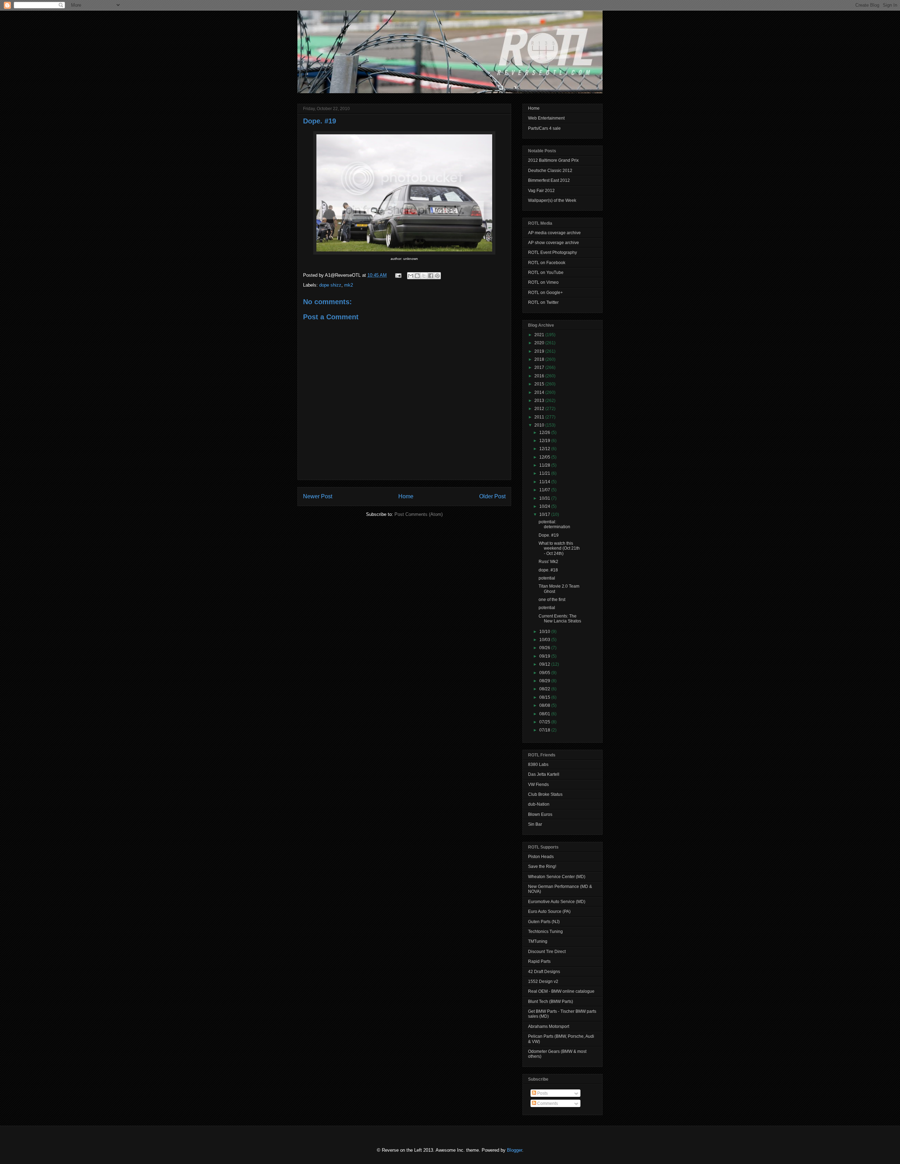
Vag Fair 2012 (541, 190)
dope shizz (330, 285)
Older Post (492, 496)
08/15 (545, 697)
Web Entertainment (546, 118)
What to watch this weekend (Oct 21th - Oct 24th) (559, 548)
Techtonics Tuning (545, 931)
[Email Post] (398, 275)
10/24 (545, 506)
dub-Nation (538, 804)
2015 (539, 384)
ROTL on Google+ (545, 292)
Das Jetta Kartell (543, 774)
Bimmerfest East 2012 (549, 180)
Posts (542, 1093)
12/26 (545, 432)
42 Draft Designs (544, 971)
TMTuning (537, 941)
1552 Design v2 (543, 981)
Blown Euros (540, 814)
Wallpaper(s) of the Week (552, 200)
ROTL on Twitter (543, 302)
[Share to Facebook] (430, 275)
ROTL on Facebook (546, 262)
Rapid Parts (539, 961)
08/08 (545, 705)
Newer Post (317, 496)
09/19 (545, 656)
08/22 (545, 688)
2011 (539, 417)
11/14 (545, 481)
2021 (539, 334)
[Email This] (410, 275)
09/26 (545, 647)
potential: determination (554, 524)
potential (547, 578)
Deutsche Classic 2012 (550, 170)
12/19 (545, 440)
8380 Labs (538, 764)
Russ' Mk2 (548, 561)
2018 (539, 359)
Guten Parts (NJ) (544, 921)
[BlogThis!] (417, 275)
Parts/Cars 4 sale (544, 128)
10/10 (545, 631)
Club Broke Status (545, 794)
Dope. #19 (319, 121)
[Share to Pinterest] (437, 275)
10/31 (545, 498)
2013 (539, 400)
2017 (539, 367)
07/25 (545, 721)
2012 (539, 408)
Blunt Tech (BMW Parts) (550, 1001)
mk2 (348, 285)
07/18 (545, 730)
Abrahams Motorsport (548, 1026)
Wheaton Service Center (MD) (556, 876)
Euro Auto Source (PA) (549, 911)
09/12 (545, 664)
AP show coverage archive (553, 242)
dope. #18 (548, 570)
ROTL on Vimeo (543, 282)
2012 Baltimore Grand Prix (553, 160)
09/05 (545, 672)
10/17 (545, 514)
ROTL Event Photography (552, 252)
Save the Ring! (542, 866)
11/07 (545, 489)
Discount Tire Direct (547, 951)
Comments (547, 1103)
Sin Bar (535, 824)
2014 (539, 392)
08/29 (545, 680)
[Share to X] (424, 275)
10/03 (545, 639)
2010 (539, 425)
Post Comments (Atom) (418, 514)
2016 (539, 375)
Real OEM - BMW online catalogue (561, 991)
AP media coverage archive (554, 232)
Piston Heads (541, 856)
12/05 (545, 457)
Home (405, 496)
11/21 (545, 473)
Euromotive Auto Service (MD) (556, 901)
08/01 (545, 713)
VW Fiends (538, 784)
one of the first (552, 599)
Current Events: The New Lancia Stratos (560, 618)
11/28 (545, 465)
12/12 (545, 448)
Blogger (514, 1150)
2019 (539, 351)
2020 (539, 342)
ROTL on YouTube (546, 272)
